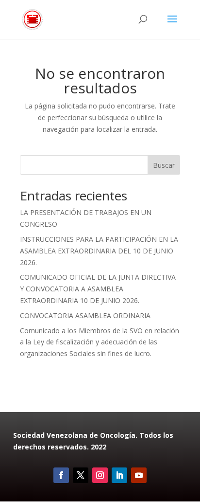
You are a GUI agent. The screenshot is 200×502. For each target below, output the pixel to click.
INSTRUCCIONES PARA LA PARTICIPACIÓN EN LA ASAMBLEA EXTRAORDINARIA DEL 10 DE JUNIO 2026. (99, 250)
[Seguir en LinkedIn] (119, 475)
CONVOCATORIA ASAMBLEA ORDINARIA (85, 315)
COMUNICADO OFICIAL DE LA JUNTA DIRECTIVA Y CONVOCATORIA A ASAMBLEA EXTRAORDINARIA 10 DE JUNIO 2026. (98, 288)
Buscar (164, 165)
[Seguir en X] (80, 475)
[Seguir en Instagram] (100, 475)
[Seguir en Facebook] (61, 475)
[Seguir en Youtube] (139, 475)
